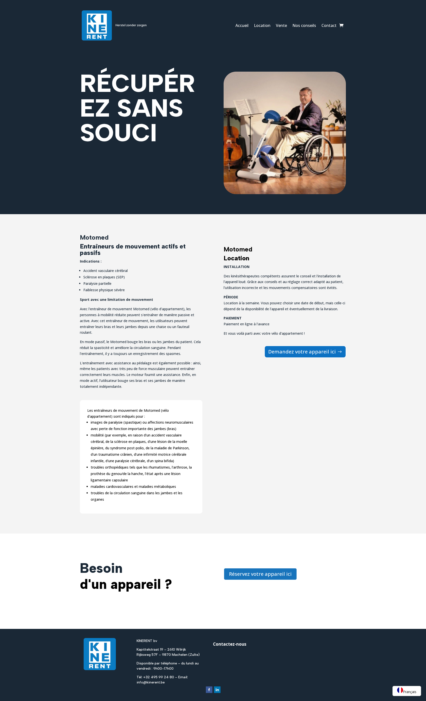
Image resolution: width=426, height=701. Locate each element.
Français (409, 691)
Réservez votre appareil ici (260, 574)
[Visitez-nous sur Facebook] (209, 692)
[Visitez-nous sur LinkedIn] (217, 692)
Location (262, 25)
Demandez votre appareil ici (302, 351)
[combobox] (407, 691)
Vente (281, 25)
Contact (329, 25)
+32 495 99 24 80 (158, 677)
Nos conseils (304, 25)
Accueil (241, 25)
